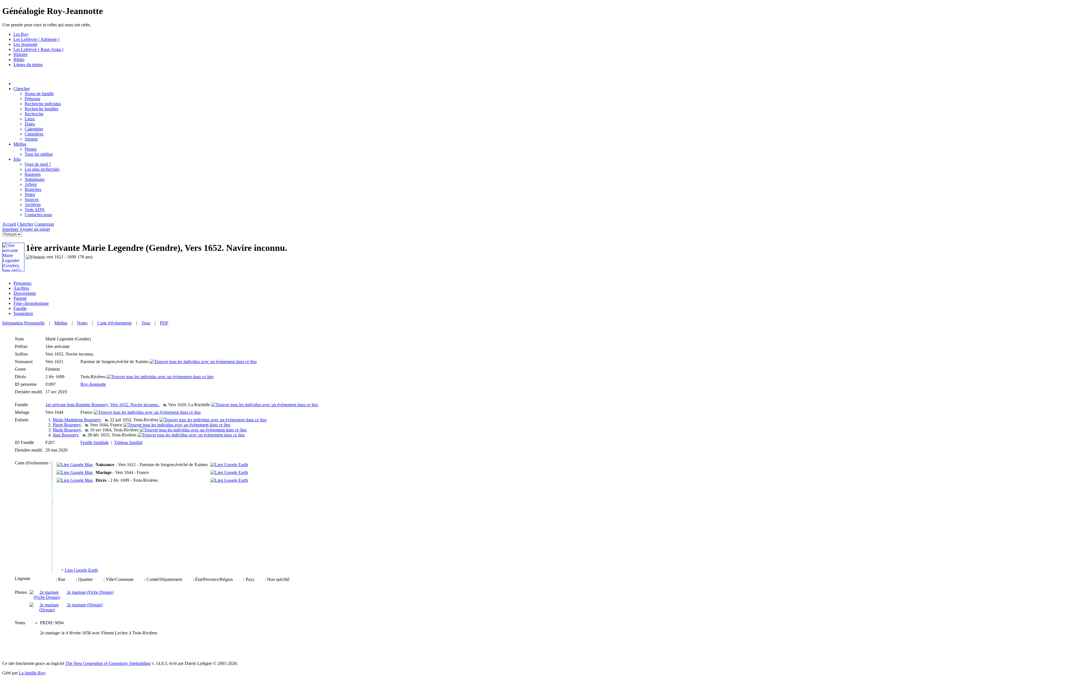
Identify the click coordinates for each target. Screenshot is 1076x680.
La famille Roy (32, 672)
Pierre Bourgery (67, 424)
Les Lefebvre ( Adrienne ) (36, 39)
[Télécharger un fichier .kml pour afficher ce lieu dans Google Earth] (229, 464)
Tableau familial (128, 442)
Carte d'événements (114, 323)
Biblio (18, 59)
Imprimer (10, 229)
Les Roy (21, 34)
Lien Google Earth (81, 570)
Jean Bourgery (65, 435)
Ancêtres (21, 288)
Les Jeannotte (25, 44)
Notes (82, 323)
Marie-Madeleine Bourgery (77, 419)
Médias (19, 144)
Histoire (20, 54)
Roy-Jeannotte (93, 384)
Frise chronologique (31, 303)
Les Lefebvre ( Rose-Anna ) (38, 49)
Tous (146, 323)
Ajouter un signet (34, 229)
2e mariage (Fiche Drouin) (90, 592)
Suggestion (23, 313)
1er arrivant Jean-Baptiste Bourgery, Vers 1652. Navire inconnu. (102, 404)
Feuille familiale (94, 442)
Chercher (21, 88)
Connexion (44, 224)
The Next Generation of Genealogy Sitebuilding (107, 663)
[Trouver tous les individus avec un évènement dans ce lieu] (203, 361)
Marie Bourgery (67, 429)
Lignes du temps (28, 64)
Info (17, 159)
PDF (164, 323)
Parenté (20, 298)
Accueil (9, 224)
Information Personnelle (23, 323)
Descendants (24, 293)
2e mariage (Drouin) (85, 604)
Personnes (22, 283)
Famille (20, 308)
